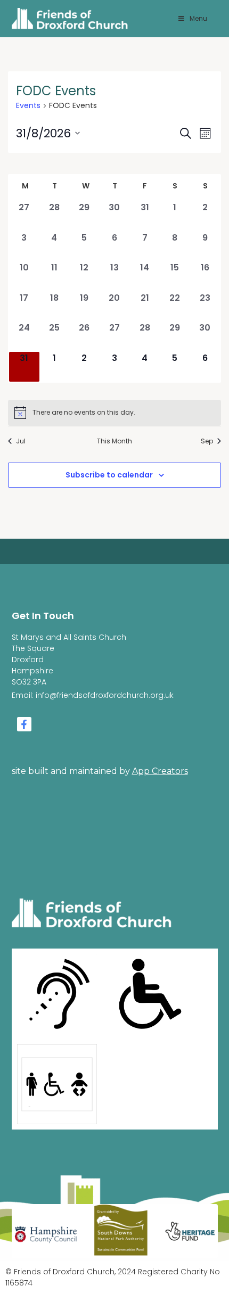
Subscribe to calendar (109, 474)
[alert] (114, 412)
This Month (114, 441)
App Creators (160, 771)
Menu (198, 18)
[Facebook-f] (24, 724)
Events (28, 106)
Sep (207, 441)
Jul (21, 441)
